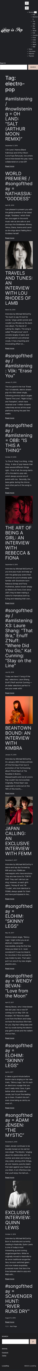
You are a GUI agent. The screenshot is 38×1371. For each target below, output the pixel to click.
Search (3, 63)
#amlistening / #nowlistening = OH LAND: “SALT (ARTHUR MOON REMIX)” (18, 118)
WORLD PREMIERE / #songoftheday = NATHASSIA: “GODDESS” (19, 186)
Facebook (5, 1352)
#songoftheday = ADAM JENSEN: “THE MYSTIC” (19, 1125)
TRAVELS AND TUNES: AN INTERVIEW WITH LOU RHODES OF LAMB (19, 288)
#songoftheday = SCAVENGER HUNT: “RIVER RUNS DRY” (19, 1299)
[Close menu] (27, 8)
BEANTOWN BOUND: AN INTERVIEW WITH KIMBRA (18, 737)
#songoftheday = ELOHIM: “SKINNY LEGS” (19, 916)
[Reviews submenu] (35, 12)
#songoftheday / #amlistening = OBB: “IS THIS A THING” (19, 438)
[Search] (33, 1341)
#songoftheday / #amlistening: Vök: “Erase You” (19, 365)
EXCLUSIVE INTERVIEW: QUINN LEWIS (17, 1220)
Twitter (4, 1355)
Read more (9, 166)
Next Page (13, 1326)
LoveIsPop (5, 1366)
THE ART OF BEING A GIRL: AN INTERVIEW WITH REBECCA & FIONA (18, 542)
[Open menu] (27, 3)
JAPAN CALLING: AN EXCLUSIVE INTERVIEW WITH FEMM (18, 841)
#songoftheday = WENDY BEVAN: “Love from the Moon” (19, 985)
